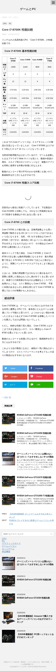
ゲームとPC (28, 9)
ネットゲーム (8, 549)
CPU (6, 397)
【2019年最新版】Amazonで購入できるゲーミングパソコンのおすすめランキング (35, 619)
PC (10, 397)
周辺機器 (6, 551)
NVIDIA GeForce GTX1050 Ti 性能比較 (35, 496)
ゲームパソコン (9, 546)
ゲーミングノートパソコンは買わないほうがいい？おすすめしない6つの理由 (35, 455)
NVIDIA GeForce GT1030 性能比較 (33, 598)
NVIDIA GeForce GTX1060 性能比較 (34, 415)
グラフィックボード (11, 543)
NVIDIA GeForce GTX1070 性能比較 (34, 477)
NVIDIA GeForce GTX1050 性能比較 (34, 433)
